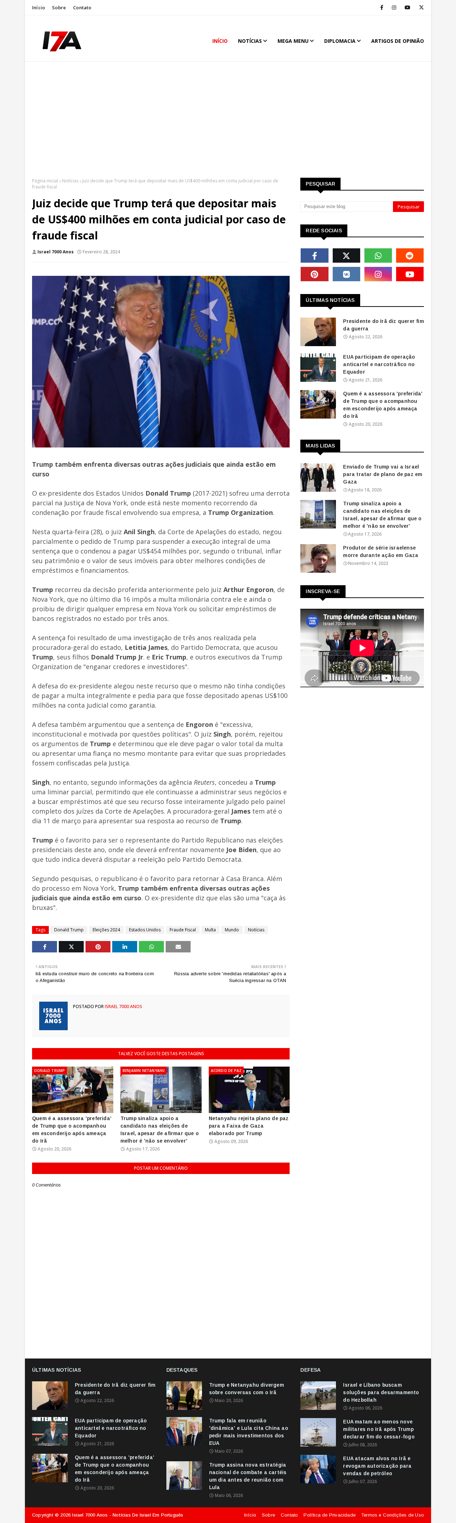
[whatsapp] (378, 255)
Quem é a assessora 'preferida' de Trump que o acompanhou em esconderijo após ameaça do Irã (72, 1129)
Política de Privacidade (330, 1515)
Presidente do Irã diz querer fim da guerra (383, 325)
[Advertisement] (228, 121)
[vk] (346, 274)
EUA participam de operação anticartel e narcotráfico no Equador (379, 364)
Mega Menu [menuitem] (293, 40)
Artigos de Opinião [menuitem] (397, 40)
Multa (210, 930)
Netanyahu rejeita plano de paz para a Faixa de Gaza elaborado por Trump (249, 1125)
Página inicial (45, 181)
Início (38, 7)
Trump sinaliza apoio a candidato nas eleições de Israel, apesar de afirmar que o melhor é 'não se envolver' (159, 1129)
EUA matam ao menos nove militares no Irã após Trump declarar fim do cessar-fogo (378, 1429)
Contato (82, 7)
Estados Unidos (145, 930)
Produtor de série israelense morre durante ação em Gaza (380, 551)
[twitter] (420, 7)
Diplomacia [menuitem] (340, 40)
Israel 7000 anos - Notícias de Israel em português (127, 1515)
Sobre (59, 7)
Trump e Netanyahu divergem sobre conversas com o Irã (246, 1388)
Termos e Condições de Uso (392, 1515)
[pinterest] (314, 274)
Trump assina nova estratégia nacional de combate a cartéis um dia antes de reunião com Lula (248, 1476)
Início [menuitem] (220, 40)
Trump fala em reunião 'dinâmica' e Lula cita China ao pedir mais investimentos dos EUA (248, 1432)
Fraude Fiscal (183, 930)
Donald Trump (69, 930)
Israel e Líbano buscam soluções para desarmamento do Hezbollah (381, 1392)
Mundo (232, 930)
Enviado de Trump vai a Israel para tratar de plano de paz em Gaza (382, 474)
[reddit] (410, 255)
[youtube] (407, 7)
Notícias (70, 181)
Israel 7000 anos (55, 252)
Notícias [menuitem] (250, 40)
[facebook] (382, 7)
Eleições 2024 (106, 930)
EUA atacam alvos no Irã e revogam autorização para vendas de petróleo (377, 1466)
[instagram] (394, 7)
